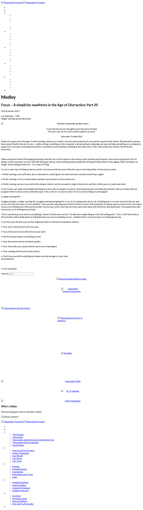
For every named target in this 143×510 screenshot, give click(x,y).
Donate (10, 90)
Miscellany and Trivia (22, 58)
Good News (18, 28)
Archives (11, 76)
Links (14, 60)
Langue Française (20, 74)
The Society (18, 15)
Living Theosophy (20, 36)
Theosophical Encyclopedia (25, 26)
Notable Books (19, 52)
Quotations (17, 55)
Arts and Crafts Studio (23, 87)
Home (10, 7)
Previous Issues (19, 82)
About (10, 10)
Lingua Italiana (19, 68)
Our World (17, 39)
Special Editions (19, 84)
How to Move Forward (23, 34)
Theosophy (17, 18)
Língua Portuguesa (21, 71)
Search (4, 273)
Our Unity (17, 44)
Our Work (17, 42)
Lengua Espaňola (20, 66)
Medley (16, 50)
